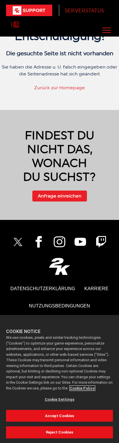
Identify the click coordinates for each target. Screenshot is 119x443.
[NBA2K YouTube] (80, 242)
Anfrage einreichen (59, 196)
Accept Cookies (59, 416)
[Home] (29, 10)
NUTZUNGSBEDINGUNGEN (59, 305)
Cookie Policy (82, 388)
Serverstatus (84, 10)
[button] (106, 30)
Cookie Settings (60, 399)
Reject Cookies (59, 432)
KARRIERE (96, 288)
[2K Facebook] (38, 242)
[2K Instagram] (59, 242)
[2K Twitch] (101, 242)
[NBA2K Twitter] (18, 242)
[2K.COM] (59, 266)
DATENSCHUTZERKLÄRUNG (42, 288)
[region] (59, 379)
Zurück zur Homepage (59, 87)
